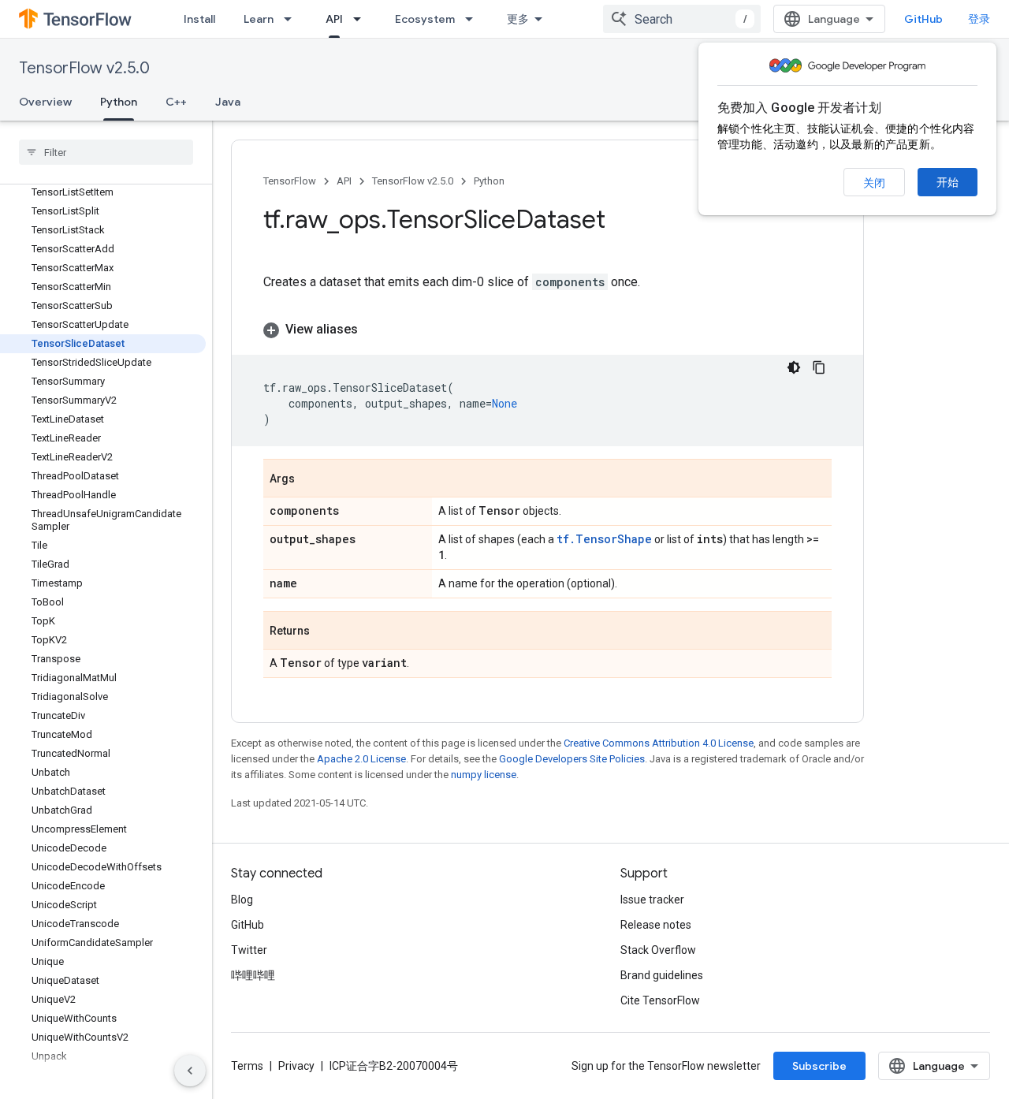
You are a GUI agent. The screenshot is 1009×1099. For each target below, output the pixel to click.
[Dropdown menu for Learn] (292, 19)
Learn (259, 19)
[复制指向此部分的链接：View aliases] (373, 329)
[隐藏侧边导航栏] (190, 1070)
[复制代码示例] (819, 367)
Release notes (655, 924)
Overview (45, 102)
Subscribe (819, 1066)
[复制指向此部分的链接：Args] (310, 479)
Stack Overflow (658, 950)
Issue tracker (652, 899)
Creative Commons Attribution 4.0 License (659, 743)
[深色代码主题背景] (793, 367)
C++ (176, 102)
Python (118, 102)
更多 (518, 19)
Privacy (296, 1066)
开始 (947, 182)
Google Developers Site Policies (572, 759)
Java (227, 102)
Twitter (249, 950)
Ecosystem (425, 19)
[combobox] (682, 19)
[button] (547, 329)
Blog (242, 899)
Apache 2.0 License (361, 759)
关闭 (874, 183)
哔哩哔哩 (253, 975)
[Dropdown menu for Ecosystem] (474, 19)
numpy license (483, 774)
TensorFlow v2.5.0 (84, 68)
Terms (247, 1066)
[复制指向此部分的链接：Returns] (325, 631)
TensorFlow (289, 181)
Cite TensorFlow (660, 1000)
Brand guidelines (661, 975)
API (334, 19)
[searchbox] (106, 152)
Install (199, 19)
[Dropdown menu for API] (362, 19)
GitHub (923, 19)
